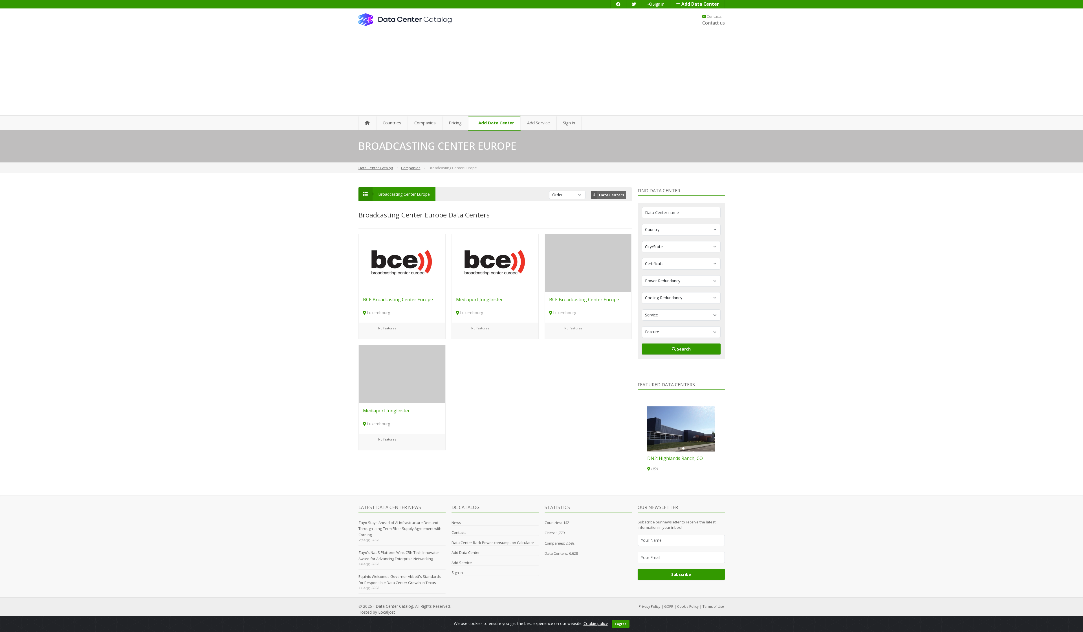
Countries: (553, 522)
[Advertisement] (541, 73)
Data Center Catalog (394, 606)
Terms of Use (713, 606)
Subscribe (681, 574)
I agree (620, 624)
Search (683, 349)
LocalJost (386, 612)
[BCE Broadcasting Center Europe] (402, 262)
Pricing (455, 122)
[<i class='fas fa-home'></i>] (367, 123)
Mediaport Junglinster (479, 299)
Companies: (555, 543)
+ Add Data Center (494, 122)
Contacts (714, 16)
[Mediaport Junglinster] (495, 262)
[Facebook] (618, 4)
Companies (425, 122)
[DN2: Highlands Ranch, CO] (681, 429)
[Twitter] (634, 4)
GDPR (668, 606)
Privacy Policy (649, 606)
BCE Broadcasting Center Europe (398, 299)
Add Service (538, 122)
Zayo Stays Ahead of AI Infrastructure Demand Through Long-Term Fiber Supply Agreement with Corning (399, 528)
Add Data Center (699, 4)
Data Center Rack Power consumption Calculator (493, 542)
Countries (392, 122)
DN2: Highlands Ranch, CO (675, 458)
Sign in (657, 4)
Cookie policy (596, 623)
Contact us (713, 23)
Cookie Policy (688, 606)
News (456, 522)
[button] (679, 448)
